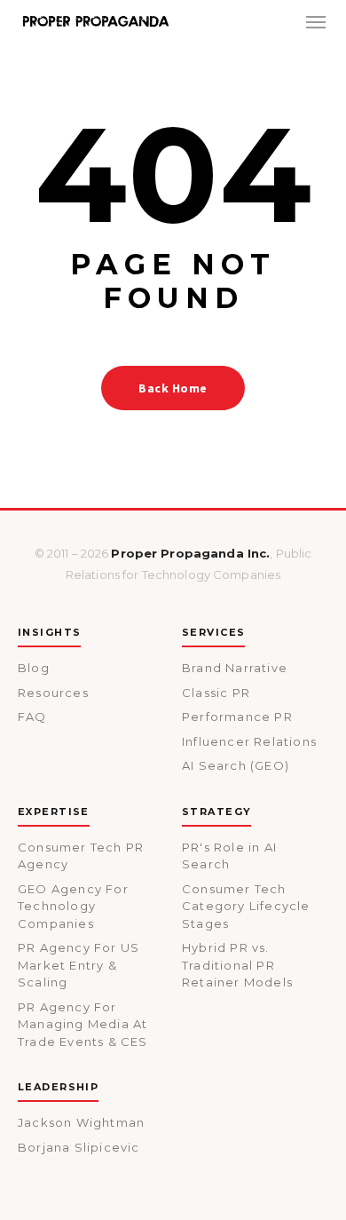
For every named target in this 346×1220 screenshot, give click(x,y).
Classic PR (216, 692)
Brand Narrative (234, 668)
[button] (316, 21)
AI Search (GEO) (235, 765)
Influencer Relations (249, 741)
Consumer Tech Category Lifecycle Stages (246, 906)
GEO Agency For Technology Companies (73, 906)
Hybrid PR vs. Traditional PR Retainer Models (237, 964)
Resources (53, 692)
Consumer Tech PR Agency (81, 856)
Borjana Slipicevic (79, 1147)
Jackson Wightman (81, 1122)
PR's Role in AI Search (229, 856)
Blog (34, 668)
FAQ (32, 716)
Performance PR (237, 716)
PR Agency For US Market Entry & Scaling (78, 964)
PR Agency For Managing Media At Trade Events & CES (83, 1024)
